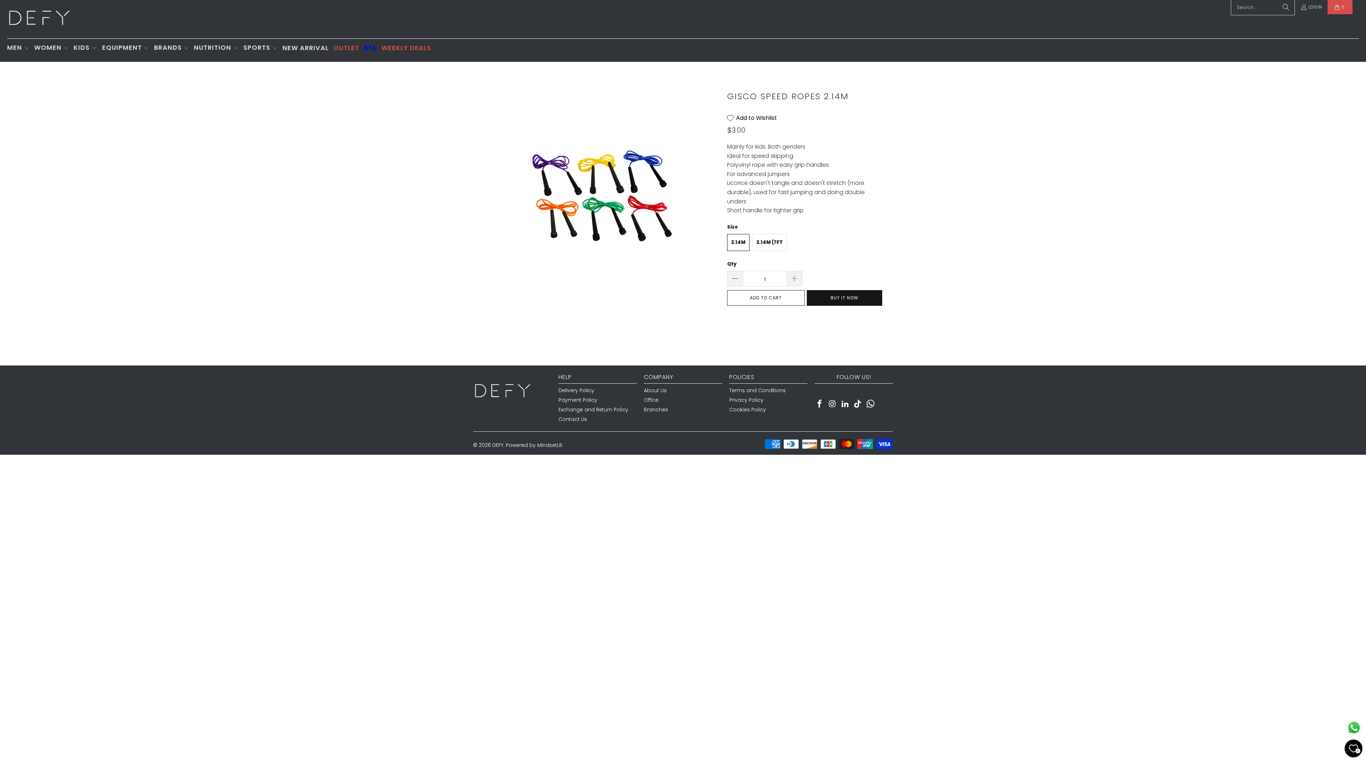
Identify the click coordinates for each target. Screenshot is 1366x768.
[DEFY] (39, 19)
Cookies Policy (747, 409)
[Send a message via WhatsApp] (1354, 727)
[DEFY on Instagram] (832, 404)
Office (651, 400)
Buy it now (844, 298)
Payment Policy (577, 400)
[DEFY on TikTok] (858, 404)
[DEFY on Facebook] (820, 404)
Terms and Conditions (757, 390)
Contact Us (572, 419)
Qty (732, 264)
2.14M (738, 242)
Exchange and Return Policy (593, 409)
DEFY (497, 445)
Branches (656, 409)
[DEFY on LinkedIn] (845, 404)
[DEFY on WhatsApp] (870, 404)
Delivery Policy (576, 390)
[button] (18, 48)
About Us (655, 390)
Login (1315, 7)
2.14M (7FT (769, 242)
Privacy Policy (746, 400)
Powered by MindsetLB (534, 445)
